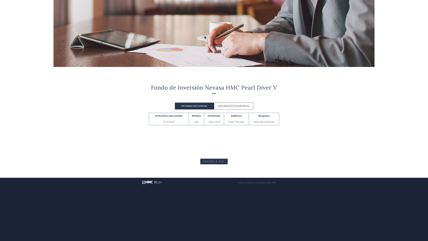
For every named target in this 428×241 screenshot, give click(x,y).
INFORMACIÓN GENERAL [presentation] (194, 106)
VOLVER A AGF (214, 161)
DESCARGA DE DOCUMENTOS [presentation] (233, 106)
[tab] (194, 106)
